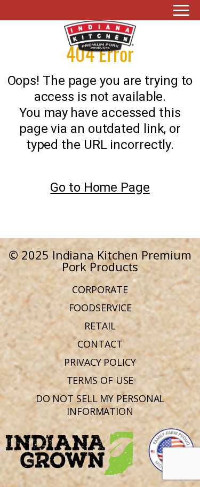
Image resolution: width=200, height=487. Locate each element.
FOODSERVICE (100, 307)
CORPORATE (99, 289)
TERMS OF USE (100, 380)
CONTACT (99, 343)
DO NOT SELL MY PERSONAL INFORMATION (100, 405)
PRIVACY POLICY (100, 362)
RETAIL (99, 325)
